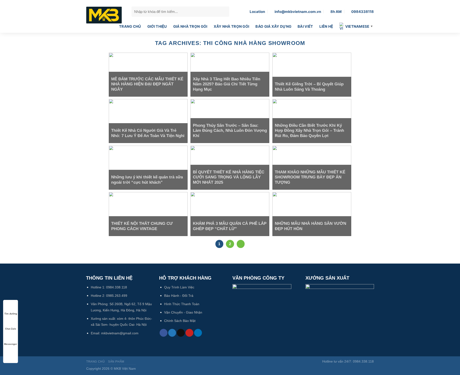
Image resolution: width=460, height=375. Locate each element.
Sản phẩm (116, 361)
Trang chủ (130, 26)
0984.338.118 (116, 287)
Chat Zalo (10, 328)
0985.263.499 (116, 296)
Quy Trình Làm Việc (179, 287)
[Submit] (225, 11)
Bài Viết (305, 26)
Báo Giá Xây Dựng (273, 26)
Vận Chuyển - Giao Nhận (183, 312)
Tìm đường (10, 313)
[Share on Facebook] (163, 333)
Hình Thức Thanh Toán (181, 304)
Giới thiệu (157, 26)
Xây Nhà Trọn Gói (231, 26)
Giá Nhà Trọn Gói (190, 26)
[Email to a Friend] (181, 333)
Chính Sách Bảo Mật (180, 321)
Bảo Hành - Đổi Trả (178, 296)
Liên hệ (326, 26)
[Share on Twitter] (172, 333)
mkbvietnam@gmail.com (119, 333)
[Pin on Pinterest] (189, 333)
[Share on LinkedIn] (198, 333)
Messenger (10, 344)
